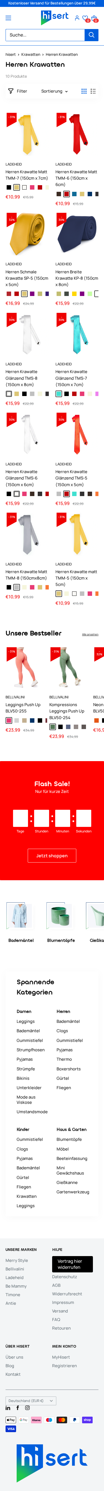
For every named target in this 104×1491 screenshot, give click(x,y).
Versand (60, 1311)
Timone (13, 1295)
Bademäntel (28, 1031)
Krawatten (30, 54)
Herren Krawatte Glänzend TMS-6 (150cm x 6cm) (21, 478)
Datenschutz (64, 1277)
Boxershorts (69, 1069)
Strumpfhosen (31, 1050)
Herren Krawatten (62, 54)
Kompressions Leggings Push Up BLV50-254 (66, 711)
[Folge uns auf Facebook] (17, 1407)
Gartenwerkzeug (73, 1192)
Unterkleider (29, 1088)
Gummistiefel (30, 1040)
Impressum (63, 1302)
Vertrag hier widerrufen (70, 1264)
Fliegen (64, 1088)
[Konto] (77, 18)
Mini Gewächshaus (70, 1170)
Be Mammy (16, 1286)
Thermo (64, 1059)
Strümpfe (26, 1069)
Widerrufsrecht (67, 1294)
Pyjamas (25, 1059)
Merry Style (17, 1260)
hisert (11, 54)
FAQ (56, 1319)
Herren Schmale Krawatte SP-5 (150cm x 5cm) (27, 278)
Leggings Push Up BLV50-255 (23, 708)
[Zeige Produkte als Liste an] (93, 91)
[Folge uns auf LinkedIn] (8, 1407)
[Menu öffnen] (8, 18)
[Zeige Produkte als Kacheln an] (84, 91)
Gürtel (63, 1078)
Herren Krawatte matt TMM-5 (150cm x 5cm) (76, 578)
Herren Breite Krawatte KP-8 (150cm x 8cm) (76, 278)
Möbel (63, 1149)
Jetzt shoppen (52, 856)
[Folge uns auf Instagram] (27, 1407)
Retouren (61, 1328)
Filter (22, 91)
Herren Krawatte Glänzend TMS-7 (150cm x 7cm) (71, 378)
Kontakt (13, 1374)
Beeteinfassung (72, 1158)
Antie (11, 1303)
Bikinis (23, 1078)
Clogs (62, 1031)
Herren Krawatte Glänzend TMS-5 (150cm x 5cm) (71, 478)
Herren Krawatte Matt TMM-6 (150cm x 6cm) (76, 178)
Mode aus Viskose (26, 1099)
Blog (10, 1366)
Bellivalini (15, 697)
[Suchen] (91, 35)
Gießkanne (67, 1182)
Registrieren (64, 1366)
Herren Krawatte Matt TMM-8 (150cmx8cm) (26, 575)
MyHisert (61, 1357)
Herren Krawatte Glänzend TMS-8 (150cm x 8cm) (21, 378)
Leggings (26, 1021)
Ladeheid (14, 164)
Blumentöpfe (69, 1139)
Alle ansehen (90, 634)
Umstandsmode (32, 1112)
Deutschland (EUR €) (26, 1400)
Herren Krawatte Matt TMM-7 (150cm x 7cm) (27, 175)
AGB (56, 1285)
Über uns (14, 1357)
